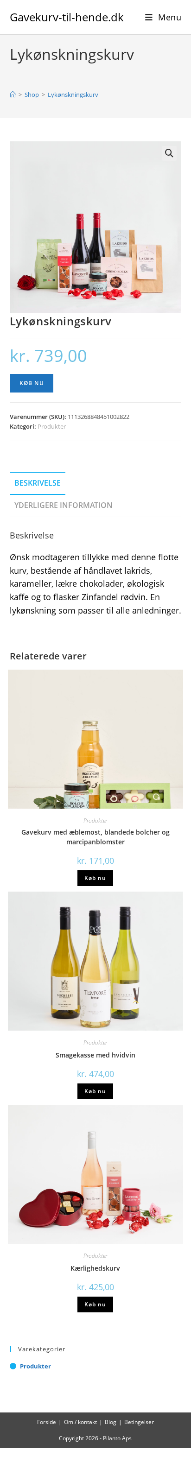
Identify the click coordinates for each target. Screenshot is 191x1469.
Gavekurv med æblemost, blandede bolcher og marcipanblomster (95, 837)
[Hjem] (13, 94)
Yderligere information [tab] (63, 505)
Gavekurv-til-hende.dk (67, 17)
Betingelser (139, 1422)
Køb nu (31, 383)
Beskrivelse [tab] (37, 483)
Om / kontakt (80, 1422)
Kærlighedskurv (95, 1268)
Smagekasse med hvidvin (95, 1055)
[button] (169, 153)
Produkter (52, 426)
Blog (110, 1422)
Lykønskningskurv (73, 94)
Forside (46, 1422)
